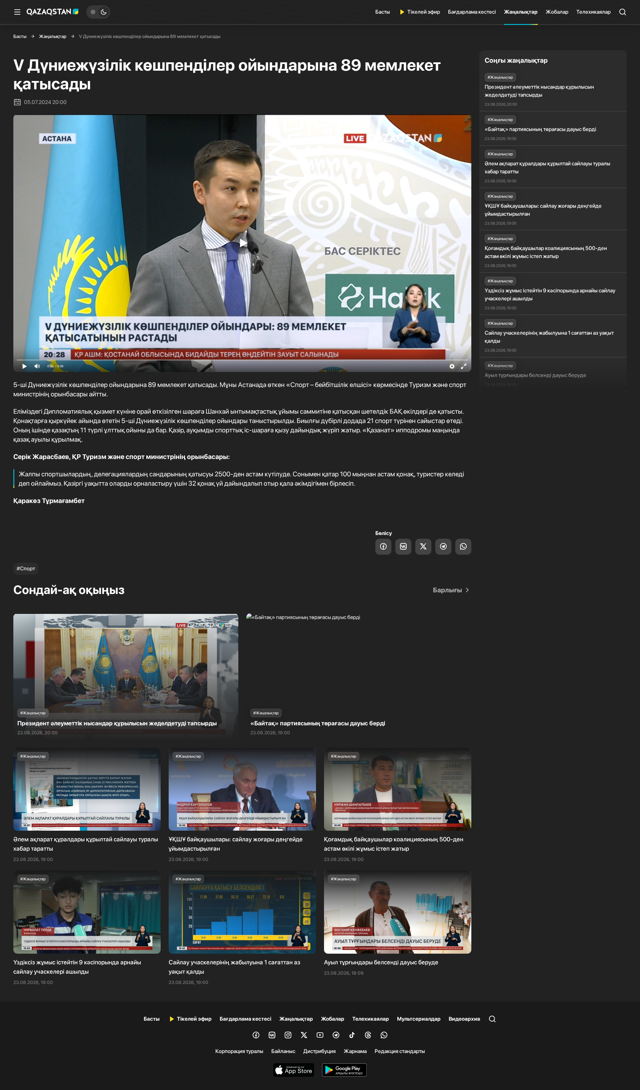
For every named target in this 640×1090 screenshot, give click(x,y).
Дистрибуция (319, 1051)
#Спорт (26, 568)
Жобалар (557, 12)
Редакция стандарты (400, 1051)
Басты (382, 12)
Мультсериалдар (419, 1019)
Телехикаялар (593, 12)
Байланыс (283, 1051)
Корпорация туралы (239, 1051)
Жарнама (355, 1051)
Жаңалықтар (521, 12)
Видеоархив (464, 1019)
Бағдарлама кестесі (472, 12)
